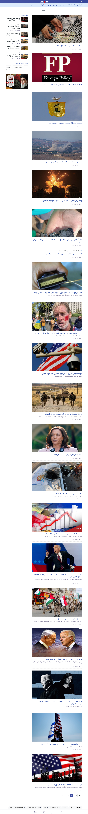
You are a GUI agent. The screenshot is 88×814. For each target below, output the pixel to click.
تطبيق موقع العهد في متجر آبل (34, 807)
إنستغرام (64, 807)
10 (71, 796)
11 (68, 796)
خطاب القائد (73, 5)
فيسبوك (78, 807)
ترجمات (80, 49)
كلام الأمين (79, 5)
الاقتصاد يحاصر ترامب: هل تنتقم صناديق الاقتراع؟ (13, 19)
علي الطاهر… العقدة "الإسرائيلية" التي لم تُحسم (13, 41)
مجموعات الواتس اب (54, 807)
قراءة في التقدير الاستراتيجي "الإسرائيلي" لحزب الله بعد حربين (13, 48)
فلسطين (65, 5)
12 (65, 796)
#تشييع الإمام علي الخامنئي (11, 68)
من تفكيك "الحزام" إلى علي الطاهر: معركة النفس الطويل (13, 34)
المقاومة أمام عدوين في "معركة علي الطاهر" (13, 56)
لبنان (69, 5)
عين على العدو (48, 5)
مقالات (27, 5)
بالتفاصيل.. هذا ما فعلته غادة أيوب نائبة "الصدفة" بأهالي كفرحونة (14, 26)
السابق (79, 796)
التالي (62, 796)
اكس (71, 807)
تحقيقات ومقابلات (34, 5)
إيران (54, 5)
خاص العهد (41, 5)
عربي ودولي (59, 5)
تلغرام (45, 807)
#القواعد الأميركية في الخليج (22, 68)
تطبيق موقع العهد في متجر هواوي (16, 807)
